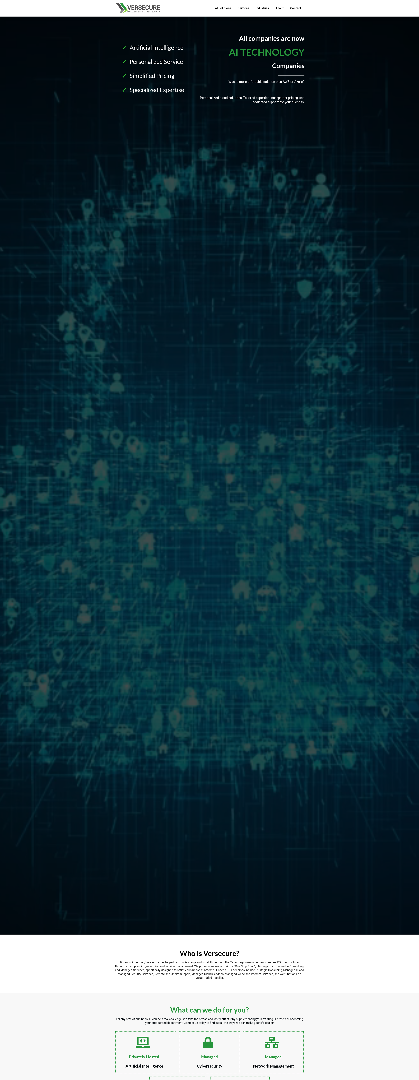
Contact (295, 8)
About (279, 8)
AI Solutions (223, 8)
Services (243, 8)
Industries (262, 8)
